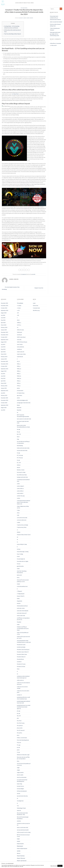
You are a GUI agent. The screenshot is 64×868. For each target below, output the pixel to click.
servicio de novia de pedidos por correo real (24, 764)
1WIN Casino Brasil (21, 337)
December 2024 (4, 303)
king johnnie (19, 601)
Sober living (19, 783)
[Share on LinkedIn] (29, 270)
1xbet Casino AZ (20, 351)
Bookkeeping (20, 445)
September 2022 (4, 368)
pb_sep (18, 713)
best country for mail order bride (24, 418)
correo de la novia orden (22, 517)
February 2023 (4, 356)
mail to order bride (21, 615)
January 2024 (4, 329)
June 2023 (3, 346)
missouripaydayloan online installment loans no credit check (24, 641)
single (18, 767)
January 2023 (4, 359)
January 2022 (4, 388)
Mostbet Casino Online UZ (22, 651)
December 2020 (4, 397)
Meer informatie (53, 865)
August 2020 (3, 407)
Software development (22, 791)
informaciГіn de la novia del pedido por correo (23, 580)
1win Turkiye (19, 344)
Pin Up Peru (19, 732)
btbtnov (18, 465)
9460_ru (18, 373)
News (18, 668)
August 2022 (3, 371)
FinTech (18, 549)
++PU (18, 310)
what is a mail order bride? (22, 827)
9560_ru (18, 380)
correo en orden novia (21, 520)
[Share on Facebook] (19, 270)
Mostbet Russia (20, 659)
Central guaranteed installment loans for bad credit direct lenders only (23, 502)
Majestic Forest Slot (38, 288)
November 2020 (4, 400)
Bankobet (19, 407)
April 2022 (3, 380)
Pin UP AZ (19, 720)
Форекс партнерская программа (21, 861)
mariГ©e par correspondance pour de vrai (23, 618)
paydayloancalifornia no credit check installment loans (23, 698)
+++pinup (19, 305)
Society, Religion (20, 788)
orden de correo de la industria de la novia (23, 683)
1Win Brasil (19, 332)
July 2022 (3, 373)
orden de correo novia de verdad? (22, 687)
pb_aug (18, 710)
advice (18, 388)
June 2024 (3, 317)
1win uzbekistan (20, 346)
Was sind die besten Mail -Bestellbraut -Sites (22, 813)
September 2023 (4, 339)
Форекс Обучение (21, 858)
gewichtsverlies (20, 566)
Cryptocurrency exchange (22, 524)
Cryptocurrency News (21, 527)
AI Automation (20, 390)
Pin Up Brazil (20, 725)
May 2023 (3, 349)
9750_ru (18, 385)
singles (18, 770)
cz (17, 529)
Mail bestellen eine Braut (22, 605)
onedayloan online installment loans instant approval (23, 677)
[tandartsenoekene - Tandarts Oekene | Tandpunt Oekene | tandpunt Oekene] (7, 3)
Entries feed (35, 305)
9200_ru (18, 366)
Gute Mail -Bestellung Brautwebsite (21, 571)
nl (17, 671)
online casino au (20, 680)
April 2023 (3, 351)
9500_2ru (19, 376)
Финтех (18, 853)
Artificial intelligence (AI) (22, 400)
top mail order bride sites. (22, 796)
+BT (18, 312)
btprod (18, 467)
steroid (18, 793)
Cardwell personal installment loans (23, 480)
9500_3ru (19, 378)
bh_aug (18, 429)
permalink (33, 274)
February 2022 (4, 385)
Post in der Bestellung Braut (23, 740)
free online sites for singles (22, 561)
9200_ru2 (19, 368)
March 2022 (3, 383)
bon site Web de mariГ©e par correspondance (23, 442)
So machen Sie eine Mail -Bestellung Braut (22, 780)
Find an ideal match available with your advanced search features (55, 18)
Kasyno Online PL (20, 596)
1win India (19, 339)
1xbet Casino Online (21, 354)
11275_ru (19, 325)
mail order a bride (20, 608)
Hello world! (54, 45)
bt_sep (18, 460)
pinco (18, 735)
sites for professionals (21, 777)
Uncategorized (24, 7)
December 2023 (4, 332)
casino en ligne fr (20, 486)
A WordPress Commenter (55, 43)
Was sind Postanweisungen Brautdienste (22, 817)
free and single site (21, 558)
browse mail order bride (22, 450)
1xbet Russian (20, 356)
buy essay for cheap (21, 472)
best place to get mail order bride (23, 422)
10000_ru (19, 322)
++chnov (19, 308)
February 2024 (4, 327)
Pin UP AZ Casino (20, 723)
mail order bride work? (22, 613)
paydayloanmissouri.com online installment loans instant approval (23, 707)
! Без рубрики (20, 303)
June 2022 (3, 376)
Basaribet (19, 410)
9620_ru (18, 383)
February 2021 (4, 395)
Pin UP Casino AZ (20, 730)
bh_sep (18, 431)
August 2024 (3, 312)
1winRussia (19, 349)
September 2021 (4, 390)
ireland (18, 583)
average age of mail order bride (23, 402)
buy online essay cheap (22, 474)
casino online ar (20, 490)
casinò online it (20, 493)
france (18, 556)
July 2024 (3, 315)
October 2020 (4, 402)
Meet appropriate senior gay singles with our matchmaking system (55, 34)
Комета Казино (20, 843)
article (18, 397)
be (17, 412)
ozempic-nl (19, 694)
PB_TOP (19, 715)
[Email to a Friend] (24, 270)
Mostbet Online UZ (21, 656)
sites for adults (20, 774)
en (17, 539)
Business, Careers (20, 469)
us (17, 803)
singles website (20, 772)
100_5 (18, 320)
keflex (18, 598)
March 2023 (3, 354)
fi (17, 546)
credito (18, 522)
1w (17, 327)
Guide (18, 568)
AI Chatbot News (20, 393)
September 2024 (4, 310)
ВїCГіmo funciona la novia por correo (23, 835)
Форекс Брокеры (21, 855)
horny (18, 577)
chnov (18, 512)
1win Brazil (19, 334)
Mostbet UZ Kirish (21, 666)
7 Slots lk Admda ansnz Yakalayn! (55, 29)
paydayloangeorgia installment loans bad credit (23, 702)
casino (18, 483)
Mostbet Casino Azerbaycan (23, 649)
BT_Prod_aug (20, 455)
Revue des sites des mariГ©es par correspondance (23, 757)
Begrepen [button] (60, 865)
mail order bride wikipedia (22, 610)
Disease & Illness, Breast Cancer (24, 534)
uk (17, 798)
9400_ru (18, 371)
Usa (18, 805)
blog (18, 439)
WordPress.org (36, 310)
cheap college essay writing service (23, 507)
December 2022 (4, 361)
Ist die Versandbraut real (22, 586)
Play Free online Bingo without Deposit (12, 33)
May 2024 (3, 320)
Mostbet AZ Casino (21, 644)
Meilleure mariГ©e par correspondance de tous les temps (23, 628)
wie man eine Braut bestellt (22, 829)
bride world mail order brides (23, 448)
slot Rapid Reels (15, 94)
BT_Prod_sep (20, 457)
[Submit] (61, 9)
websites (19, 821)
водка (18, 838)
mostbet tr (19, 661)
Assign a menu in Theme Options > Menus (24, 2)
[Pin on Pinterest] (26, 270)
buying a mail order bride (22, 477)
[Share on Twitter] (22, 270)
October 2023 (4, 337)
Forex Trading (20, 554)
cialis (18, 515)
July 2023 (3, 344)
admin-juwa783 (30, 17)
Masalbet (19, 622)
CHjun (18, 510)
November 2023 (4, 334)
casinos (18, 498)
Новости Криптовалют (22, 848)
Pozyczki (19, 742)
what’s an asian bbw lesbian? (56, 21)
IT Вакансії (19, 591)
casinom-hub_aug (20, 495)
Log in (34, 303)
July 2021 (3, 393)
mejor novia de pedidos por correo (22, 633)
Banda (18, 405)
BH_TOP (19, 434)
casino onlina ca (20, 488)
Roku (18, 761)
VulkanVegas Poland (21, 808)
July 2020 (3, 410)
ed (17, 537)
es (17, 541)
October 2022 (4, 366)
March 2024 (3, 325)
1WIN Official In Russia (22, 342)
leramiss (18, 603)
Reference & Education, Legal (23, 754)
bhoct (18, 436)
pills (18, 718)
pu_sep (18, 747)
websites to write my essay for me (23, 824)
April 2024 (3, 322)
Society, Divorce (20, 786)
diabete (18, 532)
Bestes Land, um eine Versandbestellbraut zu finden (23, 426)
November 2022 (4, 363)
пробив (18, 851)
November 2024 (4, 305)
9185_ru (18, 363)
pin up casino (19, 727)
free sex (18, 563)
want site (19, 810)
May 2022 (3, 378)
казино (18, 841)
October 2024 (4, 308)
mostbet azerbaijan (21, 647)
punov (18, 749)
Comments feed (36, 308)
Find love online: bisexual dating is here (55, 25)
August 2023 (3, 342)
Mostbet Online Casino (22, 654)
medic (18, 624)
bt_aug (18, 452)
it (17, 588)
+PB (18, 315)
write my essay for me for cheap (23, 832)
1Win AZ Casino (20, 329)
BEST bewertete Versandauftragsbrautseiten (23, 415)
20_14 (18, 361)
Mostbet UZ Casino (21, 664)
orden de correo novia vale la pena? (23, 691)
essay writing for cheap (22, 544)
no (17, 673)
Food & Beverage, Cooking (22, 551)
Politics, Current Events (22, 737)
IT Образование (20, 593)
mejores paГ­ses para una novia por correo (23, 637)
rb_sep (18, 752)
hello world (19, 575)
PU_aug (18, 745)
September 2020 (4, 405)
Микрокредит (20, 846)
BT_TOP (19, 462)
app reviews (19, 395)
